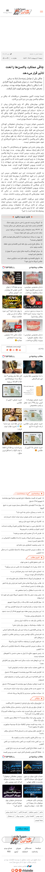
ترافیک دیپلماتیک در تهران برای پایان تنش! (26, 625)
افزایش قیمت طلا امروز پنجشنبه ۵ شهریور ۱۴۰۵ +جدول (23, 672)
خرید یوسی (39, 816)
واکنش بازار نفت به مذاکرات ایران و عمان (27, 620)
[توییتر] (16, 870)
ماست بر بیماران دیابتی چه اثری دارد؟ (28, 512)
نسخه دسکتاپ (22, 828)
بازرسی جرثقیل (33, 812)
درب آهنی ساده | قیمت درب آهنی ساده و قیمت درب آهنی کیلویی (24, 742)
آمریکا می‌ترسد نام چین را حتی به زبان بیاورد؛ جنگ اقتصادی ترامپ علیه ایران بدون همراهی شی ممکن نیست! (23, 224)
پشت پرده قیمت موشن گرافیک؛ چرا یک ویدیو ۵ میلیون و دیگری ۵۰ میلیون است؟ (24, 725)
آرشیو (16, 851)
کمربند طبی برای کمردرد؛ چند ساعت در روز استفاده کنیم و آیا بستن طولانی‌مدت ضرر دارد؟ (22, 712)
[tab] (37, 493)
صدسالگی (28, 848)
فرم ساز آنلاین (23, 812)
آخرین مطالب (35, 557)
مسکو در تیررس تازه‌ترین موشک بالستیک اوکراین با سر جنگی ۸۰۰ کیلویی (22, 551)
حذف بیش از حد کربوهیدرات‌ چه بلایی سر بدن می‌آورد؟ (23, 566)
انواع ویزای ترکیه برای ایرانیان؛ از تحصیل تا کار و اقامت (23, 703)
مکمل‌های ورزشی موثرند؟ (32, 616)
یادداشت (35, 851)
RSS (8, 851)
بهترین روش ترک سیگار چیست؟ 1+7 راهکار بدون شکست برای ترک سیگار (24, 719)
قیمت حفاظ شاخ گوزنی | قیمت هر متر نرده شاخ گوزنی (23, 748)
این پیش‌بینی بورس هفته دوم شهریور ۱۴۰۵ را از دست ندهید (21, 611)
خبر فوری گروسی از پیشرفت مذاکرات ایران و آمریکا (25, 641)
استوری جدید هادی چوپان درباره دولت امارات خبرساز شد (22, 516)
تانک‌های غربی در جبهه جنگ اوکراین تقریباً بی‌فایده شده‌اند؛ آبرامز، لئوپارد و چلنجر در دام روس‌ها (23, 528)
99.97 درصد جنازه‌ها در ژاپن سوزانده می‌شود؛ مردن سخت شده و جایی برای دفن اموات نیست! (24, 231)
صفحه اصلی (38, 54)
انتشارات (25, 851)
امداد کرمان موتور (11, 812)
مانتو (41, 812)
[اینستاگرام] (20, 870)
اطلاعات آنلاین (22, 11)
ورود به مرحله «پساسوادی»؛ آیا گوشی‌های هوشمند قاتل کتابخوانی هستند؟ (22, 238)
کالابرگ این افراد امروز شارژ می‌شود (30, 521)
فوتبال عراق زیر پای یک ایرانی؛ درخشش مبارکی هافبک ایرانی (21, 707)
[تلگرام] (12, 870)
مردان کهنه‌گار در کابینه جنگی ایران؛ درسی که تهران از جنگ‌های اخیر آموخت (23, 253)
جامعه (31, 54)
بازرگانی (37, 698)
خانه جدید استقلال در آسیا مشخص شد (28, 590)
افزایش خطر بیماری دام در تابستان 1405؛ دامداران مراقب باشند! (24, 732)
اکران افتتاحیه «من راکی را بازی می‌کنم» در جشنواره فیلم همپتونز (24, 678)
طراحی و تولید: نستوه (20, 866)
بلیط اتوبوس (39, 820)
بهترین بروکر (20, 816)
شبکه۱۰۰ (38, 848)
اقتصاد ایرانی (30, 816)
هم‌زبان (18, 848)
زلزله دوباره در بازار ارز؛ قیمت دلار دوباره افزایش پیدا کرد (23, 606)
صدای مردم (8, 848)
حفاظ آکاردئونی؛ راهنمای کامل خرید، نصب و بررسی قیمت (22, 752)
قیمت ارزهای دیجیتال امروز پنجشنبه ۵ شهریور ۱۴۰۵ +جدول (21, 684)
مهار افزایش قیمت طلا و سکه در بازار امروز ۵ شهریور (24, 602)
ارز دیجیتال (11, 816)
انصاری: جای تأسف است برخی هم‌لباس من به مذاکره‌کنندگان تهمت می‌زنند (27, 573)
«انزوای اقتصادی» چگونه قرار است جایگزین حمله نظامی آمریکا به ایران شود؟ (24, 260)
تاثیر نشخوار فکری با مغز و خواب (30, 562)
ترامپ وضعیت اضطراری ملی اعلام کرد (28, 545)
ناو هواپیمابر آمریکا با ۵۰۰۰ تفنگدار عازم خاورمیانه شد (23, 578)
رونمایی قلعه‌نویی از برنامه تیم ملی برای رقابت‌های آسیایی (22, 629)
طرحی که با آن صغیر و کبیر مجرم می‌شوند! (27, 533)
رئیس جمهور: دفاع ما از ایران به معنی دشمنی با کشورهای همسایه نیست (24, 655)
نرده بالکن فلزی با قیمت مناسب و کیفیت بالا (26, 737)
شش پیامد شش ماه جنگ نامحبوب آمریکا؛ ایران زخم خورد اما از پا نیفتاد (22, 596)
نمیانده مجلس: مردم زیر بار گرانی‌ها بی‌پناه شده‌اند (24, 693)
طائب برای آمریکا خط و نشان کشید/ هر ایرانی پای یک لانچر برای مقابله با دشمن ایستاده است (23, 585)
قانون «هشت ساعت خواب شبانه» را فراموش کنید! (24, 667)
